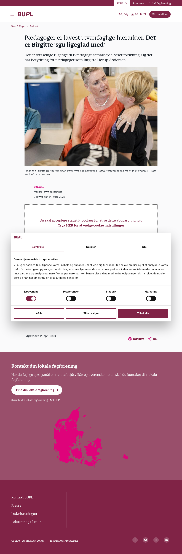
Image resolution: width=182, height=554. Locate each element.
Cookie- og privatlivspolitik (27, 540)
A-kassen (138, 3)
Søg (126, 14)
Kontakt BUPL (22, 497)
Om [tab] (144, 246)
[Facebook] (135, 540)
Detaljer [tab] (91, 246)
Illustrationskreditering (64, 540)
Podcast (34, 26)
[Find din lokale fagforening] (91, 466)
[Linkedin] (166, 540)
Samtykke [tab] (38, 246)
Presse (16, 505)
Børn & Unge (18, 26)
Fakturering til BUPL (26, 522)
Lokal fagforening (160, 3)
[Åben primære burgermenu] (12, 14)
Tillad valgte (91, 313)
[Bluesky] (145, 540)
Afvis (39, 313)
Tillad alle (143, 313)
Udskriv (138, 339)
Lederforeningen (24, 514)
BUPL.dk (122, 3)
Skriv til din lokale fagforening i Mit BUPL (36, 400)
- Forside (27, 14)
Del (155, 339)
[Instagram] (156, 540)
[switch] (71, 298)
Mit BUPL (140, 14)
